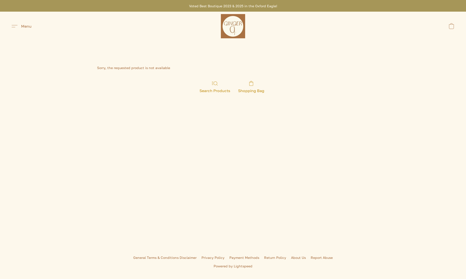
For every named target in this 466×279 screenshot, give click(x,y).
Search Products (215, 90)
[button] (233, 26)
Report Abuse (322, 257)
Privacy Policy (213, 257)
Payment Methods (244, 257)
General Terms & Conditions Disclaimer (165, 257)
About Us (298, 257)
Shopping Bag (251, 90)
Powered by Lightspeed (233, 266)
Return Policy (275, 257)
